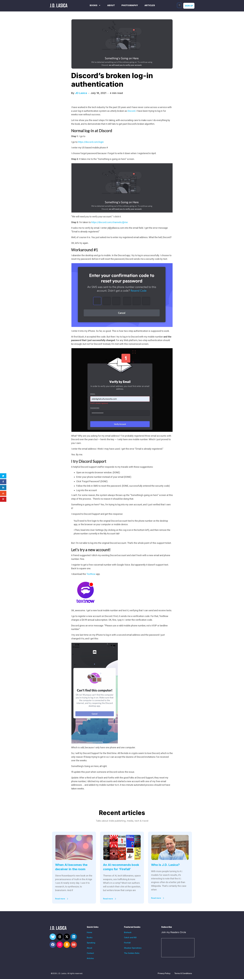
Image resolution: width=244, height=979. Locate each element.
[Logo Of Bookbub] (74, 944)
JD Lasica (81, 93)
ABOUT (111, 5)
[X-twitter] (67, 937)
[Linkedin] (74, 937)
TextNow (91, 574)
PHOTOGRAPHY (129, 5)
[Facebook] (53, 944)
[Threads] (60, 937)
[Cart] (179, 5)
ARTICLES (149, 5)
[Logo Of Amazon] (67, 944)
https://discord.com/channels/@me (109, 222)
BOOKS (93, 5)
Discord (131, 111)
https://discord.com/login (91, 142)
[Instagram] (60, 944)
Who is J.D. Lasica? (165, 865)
